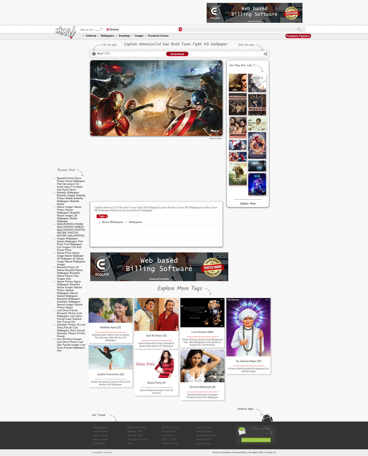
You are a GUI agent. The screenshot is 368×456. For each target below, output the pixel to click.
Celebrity (91, 35)
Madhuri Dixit (203, 439)
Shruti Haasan (204, 427)
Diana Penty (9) (156, 382)
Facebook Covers (158, 35)
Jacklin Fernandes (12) (110, 374)
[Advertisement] (134, 11)
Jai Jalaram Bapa (137, 439)
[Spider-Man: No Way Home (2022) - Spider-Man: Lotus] (257, 145)
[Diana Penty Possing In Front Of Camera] (156, 364)
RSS (261, 452)
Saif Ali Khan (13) (156, 335)
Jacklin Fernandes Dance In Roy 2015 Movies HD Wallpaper (111, 383)
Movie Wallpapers (112, 222)
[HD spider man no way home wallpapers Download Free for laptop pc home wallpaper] (237, 157)
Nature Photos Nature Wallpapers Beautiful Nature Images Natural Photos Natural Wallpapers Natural (69, 287)
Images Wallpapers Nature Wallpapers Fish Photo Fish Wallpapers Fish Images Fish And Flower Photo (70, 244)
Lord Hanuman (101, 431)
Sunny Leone (100, 435)
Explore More (248, 203)
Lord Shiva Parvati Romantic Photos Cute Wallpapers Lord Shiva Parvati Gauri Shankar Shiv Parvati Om (69, 316)
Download (177, 54)
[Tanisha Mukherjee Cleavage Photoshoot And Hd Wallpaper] (202, 366)
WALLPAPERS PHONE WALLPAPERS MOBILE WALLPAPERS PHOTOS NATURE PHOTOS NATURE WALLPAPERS (71, 230)
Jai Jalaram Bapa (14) (248, 361)
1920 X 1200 (169, 439)
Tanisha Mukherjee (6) (202, 387)
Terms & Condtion (222, 452)
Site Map (252, 452)
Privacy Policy (240, 452)
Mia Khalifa (99, 443)
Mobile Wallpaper (136, 427)
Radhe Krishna (170, 443)
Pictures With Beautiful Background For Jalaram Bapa (248, 370)
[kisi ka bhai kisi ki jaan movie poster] (237, 82)
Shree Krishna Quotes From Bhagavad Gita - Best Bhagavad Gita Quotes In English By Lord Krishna (202, 342)
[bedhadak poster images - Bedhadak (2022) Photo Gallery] (237, 104)
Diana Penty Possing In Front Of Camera (156, 391)
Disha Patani (169, 431)
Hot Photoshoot (170, 427)
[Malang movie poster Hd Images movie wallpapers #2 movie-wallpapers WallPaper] (257, 184)
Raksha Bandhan (205, 435)
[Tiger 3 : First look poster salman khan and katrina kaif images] (257, 83)
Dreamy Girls (134, 431)
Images (139, 35)
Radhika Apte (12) (110, 327)
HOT (130, 443)
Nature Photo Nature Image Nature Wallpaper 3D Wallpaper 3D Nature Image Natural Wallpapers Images (71, 258)
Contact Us (270, 452)
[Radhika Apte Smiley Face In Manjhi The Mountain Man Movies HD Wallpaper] (111, 310)
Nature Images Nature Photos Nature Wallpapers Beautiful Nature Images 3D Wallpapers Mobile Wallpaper (69, 214)
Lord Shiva (168, 435)
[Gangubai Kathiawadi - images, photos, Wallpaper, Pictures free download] (257, 123)
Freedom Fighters (298, 36)
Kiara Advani (203, 443)
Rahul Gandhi (100, 439)
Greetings (124, 35)
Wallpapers (107, 35)
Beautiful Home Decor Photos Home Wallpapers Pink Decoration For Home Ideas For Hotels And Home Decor (71, 184)
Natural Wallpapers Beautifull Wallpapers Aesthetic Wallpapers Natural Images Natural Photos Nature (69, 302)
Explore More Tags (179, 288)
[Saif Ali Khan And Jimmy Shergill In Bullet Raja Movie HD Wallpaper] (156, 314)
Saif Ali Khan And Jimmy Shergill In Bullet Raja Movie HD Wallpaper (156, 344)
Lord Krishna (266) (202, 332)
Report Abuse (216, 138)
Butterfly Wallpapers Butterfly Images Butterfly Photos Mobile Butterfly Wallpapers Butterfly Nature (71, 198)
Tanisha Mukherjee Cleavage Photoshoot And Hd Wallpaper (202, 396)
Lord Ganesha (204, 431)
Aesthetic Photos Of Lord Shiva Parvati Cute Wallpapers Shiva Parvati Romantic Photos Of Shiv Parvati (71, 330)
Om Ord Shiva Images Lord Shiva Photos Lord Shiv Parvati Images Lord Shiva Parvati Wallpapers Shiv (71, 345)
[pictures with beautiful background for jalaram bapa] (248, 327)
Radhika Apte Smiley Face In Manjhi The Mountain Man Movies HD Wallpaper (110, 338)
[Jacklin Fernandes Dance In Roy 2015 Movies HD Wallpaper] (111, 357)
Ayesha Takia (135, 435)
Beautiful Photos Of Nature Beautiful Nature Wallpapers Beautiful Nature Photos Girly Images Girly (70, 273)
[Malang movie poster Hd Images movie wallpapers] (237, 174)
